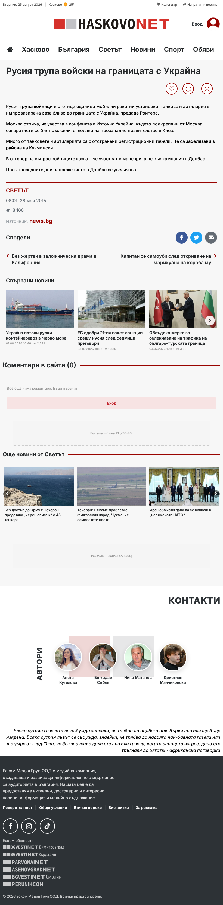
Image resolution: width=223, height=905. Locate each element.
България (74, 49)
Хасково (35, 49)
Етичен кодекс (88, 807)
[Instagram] (28, 826)
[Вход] (213, 24)
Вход (197, 24)
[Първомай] (25, 862)
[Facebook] (10, 826)
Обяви (203, 49)
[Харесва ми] (190, 89)
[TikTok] (47, 826)
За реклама (146, 807)
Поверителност (17, 807)
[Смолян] (32, 877)
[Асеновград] (29, 869)
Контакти (194, 600)
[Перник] (23, 884)
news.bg (40, 221)
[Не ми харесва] (209, 89)
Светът (110, 49)
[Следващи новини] (210, 320)
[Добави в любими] (172, 89)
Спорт (174, 49)
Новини (142, 49)
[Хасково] (111, 24)
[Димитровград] (33, 847)
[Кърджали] (29, 855)
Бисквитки (119, 807)
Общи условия (53, 807)
